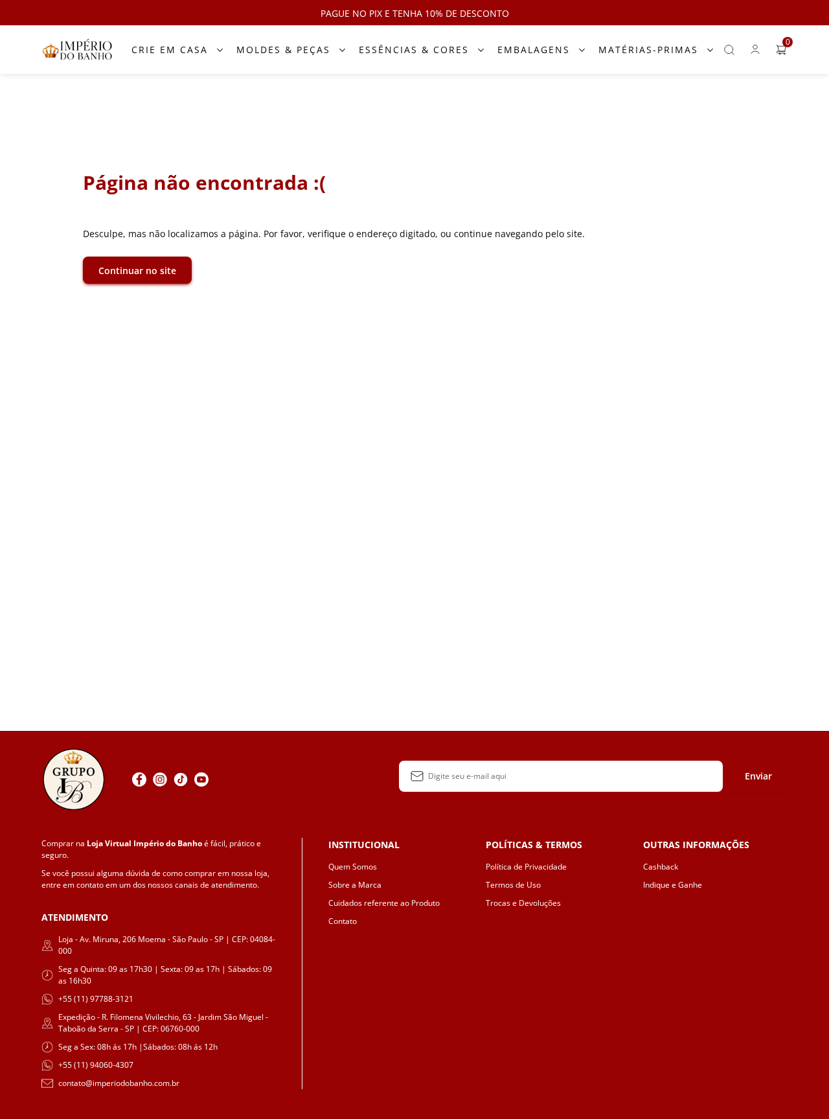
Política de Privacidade (526, 866)
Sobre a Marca (354, 884)
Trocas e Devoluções (523, 902)
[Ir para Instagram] (160, 779)
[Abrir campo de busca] (729, 49)
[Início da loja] (77, 49)
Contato (342, 921)
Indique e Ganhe (672, 884)
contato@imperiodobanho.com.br (118, 1083)
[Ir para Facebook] (139, 779)
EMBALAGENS (533, 49)
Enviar (758, 776)
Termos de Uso (513, 884)
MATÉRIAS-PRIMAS (648, 49)
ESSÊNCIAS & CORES (414, 49)
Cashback (660, 866)
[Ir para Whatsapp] (222, 779)
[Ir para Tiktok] (181, 779)
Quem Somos (352, 866)
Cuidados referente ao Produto (384, 902)
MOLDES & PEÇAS (283, 49)
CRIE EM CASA (169, 49)
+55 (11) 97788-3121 (95, 998)
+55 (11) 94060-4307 (95, 1064)
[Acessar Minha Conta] (755, 52)
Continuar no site (137, 270)
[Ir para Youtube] (201, 779)
